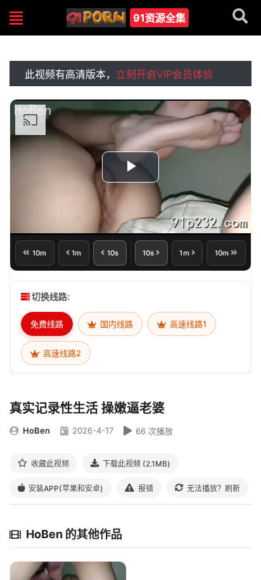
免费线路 (46, 324)
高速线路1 (187, 324)
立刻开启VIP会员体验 (164, 74)
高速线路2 (61, 353)
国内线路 (115, 324)
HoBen (36, 430)
